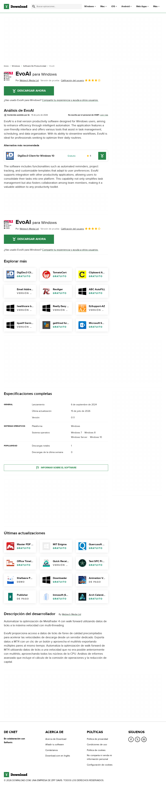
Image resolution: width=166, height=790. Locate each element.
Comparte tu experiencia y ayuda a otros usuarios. (70, 100)
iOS (113, 6)
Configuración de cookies (100, 764)
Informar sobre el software (58, 467)
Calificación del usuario (72, 80)
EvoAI (36, 73)
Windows (89, 6)
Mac (102, 6)
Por (27, 80)
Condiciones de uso (97, 744)
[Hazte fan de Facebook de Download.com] (131, 739)
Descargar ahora (31, 91)
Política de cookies (96, 750)
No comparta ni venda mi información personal (99, 757)
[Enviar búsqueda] (33, 6)
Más (155, 6)
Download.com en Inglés (57, 755)
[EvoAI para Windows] (8, 76)
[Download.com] (15, 6)
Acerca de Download (55, 739)
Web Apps (141, 6)
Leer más (104, 115)
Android (125, 6)
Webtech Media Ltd (71, 614)
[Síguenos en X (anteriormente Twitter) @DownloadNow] (137, 739)
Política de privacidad (97, 739)
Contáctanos (51, 750)
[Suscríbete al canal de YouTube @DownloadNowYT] (144, 739)
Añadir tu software (54, 744)
